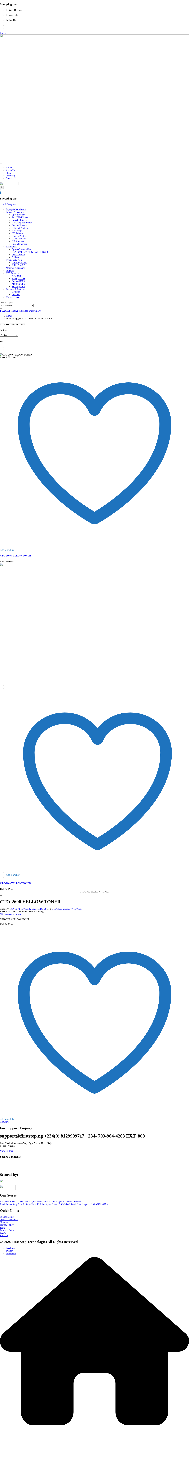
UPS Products (12, 273)
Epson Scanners (19, 244)
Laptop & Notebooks (16, 209)
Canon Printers (19, 238)
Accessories (11, 246)
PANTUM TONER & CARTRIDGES (30, 252)
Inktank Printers (19, 225)
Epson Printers (18, 214)
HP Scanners (18, 241)
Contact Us (11, 178)
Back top (4, 1235)
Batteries (16, 292)
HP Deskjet (17, 230)
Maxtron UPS (18, 284)
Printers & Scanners (15, 212)
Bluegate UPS (18, 278)
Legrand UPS (18, 281)
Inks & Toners (18, 254)
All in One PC (18, 265)
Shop (8, 173)
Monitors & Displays (15, 268)
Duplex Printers (19, 236)
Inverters (16, 294)
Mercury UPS (18, 286)
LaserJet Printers (19, 220)
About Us (10, 170)
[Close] (1, 895)
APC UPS (17, 276)
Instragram (11, 1253)
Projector (10, 270)
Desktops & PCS (14, 260)
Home (9, 167)
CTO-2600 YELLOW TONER (15, 555)
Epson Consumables (21, 249)
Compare (4, 1122)
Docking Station (19, 262)
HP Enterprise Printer (22, 222)
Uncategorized (12, 297)
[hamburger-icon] (1, 163)
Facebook (10, 1248)
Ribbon (15, 257)
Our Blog (10, 175)
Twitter (9, 1250)
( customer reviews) (10, 914)
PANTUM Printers (21, 217)
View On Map (6, 1151)
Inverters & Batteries (15, 289)
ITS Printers (17, 233)
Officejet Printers (20, 228)
